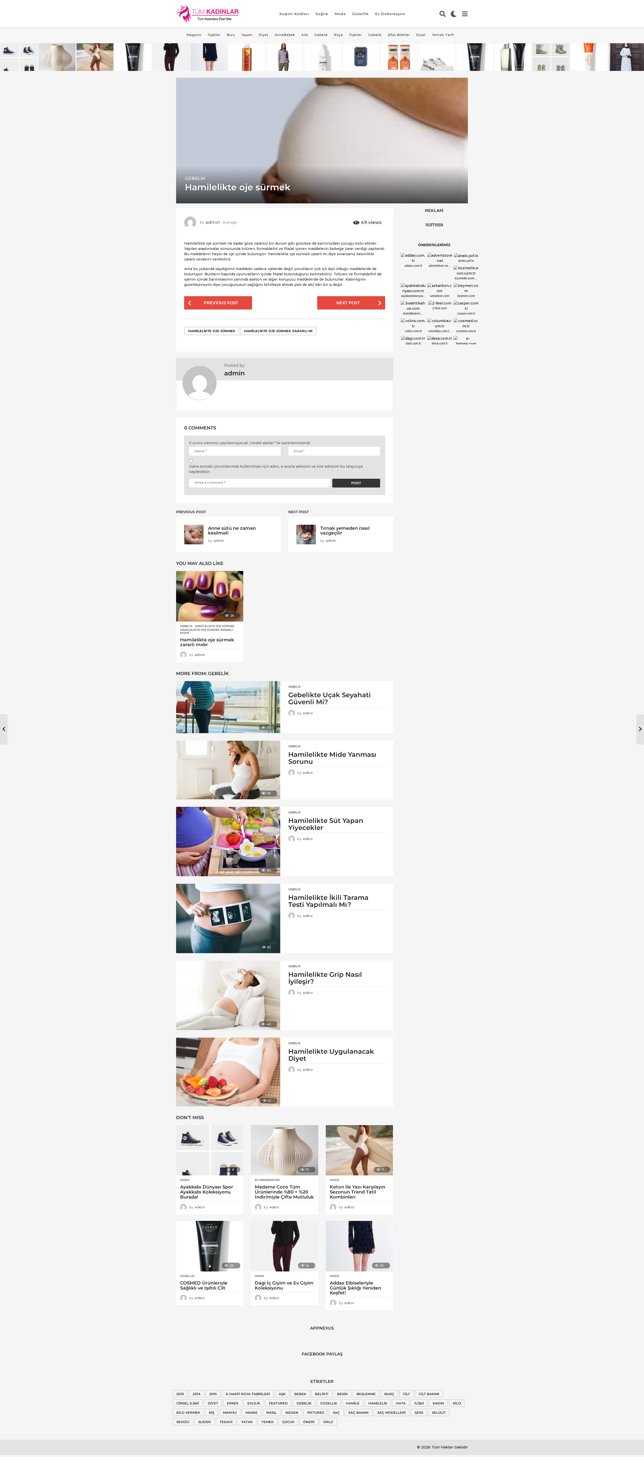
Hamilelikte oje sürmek (211, 331)
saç (336, 1412)
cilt (406, 1394)
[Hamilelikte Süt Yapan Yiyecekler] (228, 841)
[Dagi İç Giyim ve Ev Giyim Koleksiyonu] (284, 1246)
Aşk (282, 1394)
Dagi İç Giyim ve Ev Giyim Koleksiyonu (284, 1285)
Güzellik (360, 14)
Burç (231, 35)
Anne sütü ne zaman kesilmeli (232, 530)
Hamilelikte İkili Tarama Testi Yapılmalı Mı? (328, 901)
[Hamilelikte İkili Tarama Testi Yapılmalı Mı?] (228, 918)
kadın (438, 1403)
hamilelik (377, 1403)
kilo (457, 1403)
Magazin (194, 35)
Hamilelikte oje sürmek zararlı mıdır (206, 631)
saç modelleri (391, 1412)
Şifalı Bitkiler (399, 35)
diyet (213, 1403)
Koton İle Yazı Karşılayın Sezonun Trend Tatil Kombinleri (357, 1192)
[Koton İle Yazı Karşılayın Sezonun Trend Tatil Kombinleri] (359, 1150)
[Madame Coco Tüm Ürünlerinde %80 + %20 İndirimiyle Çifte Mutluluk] (284, 1150)
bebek (300, 1394)
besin (342, 1394)
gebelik (304, 1403)
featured (278, 1403)
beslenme (366, 1394)
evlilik (253, 1403)
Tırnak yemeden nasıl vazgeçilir (345, 530)
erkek (232, 1403)
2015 (213, 1394)
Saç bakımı (358, 1412)
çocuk (288, 1422)
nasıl (271, 1412)
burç (389, 1394)
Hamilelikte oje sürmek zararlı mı (278, 331)
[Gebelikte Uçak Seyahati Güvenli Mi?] (228, 707)
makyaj (230, 1412)
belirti (321, 1394)
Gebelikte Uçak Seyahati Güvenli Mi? (329, 698)
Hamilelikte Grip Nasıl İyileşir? (325, 978)
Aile (304, 35)
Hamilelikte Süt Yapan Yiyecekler (325, 824)
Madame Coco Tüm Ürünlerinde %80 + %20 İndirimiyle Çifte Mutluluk (284, 1192)
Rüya (338, 35)
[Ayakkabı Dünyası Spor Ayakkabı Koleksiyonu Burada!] (209, 1150)
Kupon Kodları (294, 14)
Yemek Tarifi (443, 35)
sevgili (182, 1422)
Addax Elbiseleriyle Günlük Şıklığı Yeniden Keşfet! (355, 1288)
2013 (180, 1394)
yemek (267, 1422)
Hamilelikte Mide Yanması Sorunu (332, 758)
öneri (308, 1422)
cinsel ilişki (187, 1403)
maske (252, 1412)
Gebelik (321, 35)
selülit (439, 1412)
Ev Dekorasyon (390, 14)
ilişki (419, 1403)
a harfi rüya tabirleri (248, 1394)
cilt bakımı (429, 1394)
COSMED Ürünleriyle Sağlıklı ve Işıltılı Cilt (203, 1285)
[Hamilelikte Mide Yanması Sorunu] (228, 770)
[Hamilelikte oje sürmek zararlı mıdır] (209, 596)
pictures (315, 1412)
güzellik (328, 1403)
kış (211, 1412)
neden (292, 1412)
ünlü (328, 1422)
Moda (340, 14)
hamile (352, 1403)
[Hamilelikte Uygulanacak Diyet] (228, 1072)
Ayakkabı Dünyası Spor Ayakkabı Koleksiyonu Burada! (206, 1192)
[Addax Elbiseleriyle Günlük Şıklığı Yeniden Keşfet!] (359, 1246)
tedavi (226, 1422)
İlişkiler (214, 35)
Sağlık (321, 14)
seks (419, 1412)
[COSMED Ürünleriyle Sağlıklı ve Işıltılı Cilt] (209, 1246)
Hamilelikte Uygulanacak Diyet (331, 1055)
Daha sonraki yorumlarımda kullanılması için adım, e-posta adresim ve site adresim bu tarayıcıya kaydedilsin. (276, 469)
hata (401, 1403)
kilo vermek (188, 1412)
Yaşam (247, 35)
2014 (196, 1394)
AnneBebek (285, 35)
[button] (442, 14)
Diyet (263, 35)
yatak (247, 1422)
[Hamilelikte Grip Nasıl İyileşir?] (228, 995)
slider (204, 1422)
